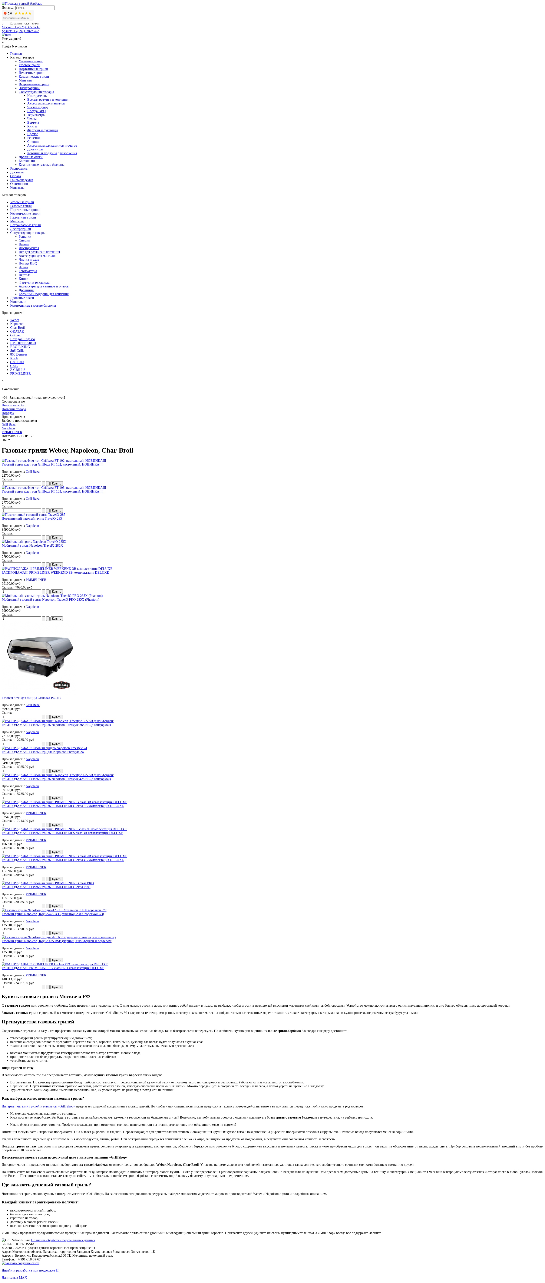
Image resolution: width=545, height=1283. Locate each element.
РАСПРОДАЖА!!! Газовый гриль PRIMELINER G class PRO (46, 887)
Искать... (8, 7)
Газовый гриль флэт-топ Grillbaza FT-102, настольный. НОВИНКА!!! (52, 464)
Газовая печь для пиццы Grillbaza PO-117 (31, 698)
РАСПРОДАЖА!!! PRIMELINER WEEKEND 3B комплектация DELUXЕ (55, 572)
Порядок (8, 413)
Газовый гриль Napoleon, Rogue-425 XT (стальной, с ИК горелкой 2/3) (53, 914)
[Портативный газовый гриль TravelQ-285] (33, 514)
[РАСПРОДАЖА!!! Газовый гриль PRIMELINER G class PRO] (48, 883)
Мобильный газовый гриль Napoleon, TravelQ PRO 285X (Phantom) (50, 599)
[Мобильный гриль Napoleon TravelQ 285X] (34, 541)
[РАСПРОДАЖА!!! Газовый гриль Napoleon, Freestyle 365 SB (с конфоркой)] (58, 721)
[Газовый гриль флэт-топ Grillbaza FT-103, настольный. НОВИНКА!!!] (54, 487)
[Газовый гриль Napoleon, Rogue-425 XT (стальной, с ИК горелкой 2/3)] (54, 910)
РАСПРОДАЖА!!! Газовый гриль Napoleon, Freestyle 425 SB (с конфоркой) (56, 779)
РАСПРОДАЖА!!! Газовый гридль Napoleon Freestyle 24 (43, 752)
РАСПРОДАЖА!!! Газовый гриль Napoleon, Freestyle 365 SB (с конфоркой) (56, 725)
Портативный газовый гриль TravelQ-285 (32, 518)
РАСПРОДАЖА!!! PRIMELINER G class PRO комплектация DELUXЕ (53, 968)
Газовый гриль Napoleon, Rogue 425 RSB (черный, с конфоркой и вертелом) (57, 941)
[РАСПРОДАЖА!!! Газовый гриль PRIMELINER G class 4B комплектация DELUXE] (64, 856)
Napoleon (8, 428)
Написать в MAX (14, 1277)
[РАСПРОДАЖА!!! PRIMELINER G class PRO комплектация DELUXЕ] (55, 964)
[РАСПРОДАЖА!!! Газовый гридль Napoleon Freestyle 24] (44, 748)
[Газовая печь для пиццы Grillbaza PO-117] (39, 694)
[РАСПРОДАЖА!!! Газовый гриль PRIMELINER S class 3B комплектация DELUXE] (64, 829)
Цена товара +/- (13, 405)
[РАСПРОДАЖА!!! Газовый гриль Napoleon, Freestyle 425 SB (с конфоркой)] (58, 775)
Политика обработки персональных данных (63, 1240)
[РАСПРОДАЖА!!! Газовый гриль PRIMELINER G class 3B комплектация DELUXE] (64, 802)
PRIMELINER (12, 432)
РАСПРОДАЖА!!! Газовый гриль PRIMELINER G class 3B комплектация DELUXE (63, 806)
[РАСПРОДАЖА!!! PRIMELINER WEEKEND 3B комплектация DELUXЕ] (57, 568)
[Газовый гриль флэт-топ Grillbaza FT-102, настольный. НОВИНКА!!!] (54, 460)
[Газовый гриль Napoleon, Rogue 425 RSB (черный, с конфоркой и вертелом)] (59, 937)
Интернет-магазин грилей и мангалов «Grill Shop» (38, 1106)
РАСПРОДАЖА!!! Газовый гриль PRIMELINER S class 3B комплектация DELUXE (62, 833)
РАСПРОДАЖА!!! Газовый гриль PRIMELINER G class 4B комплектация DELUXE (63, 860)
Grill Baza (9, 424)
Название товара (14, 409)
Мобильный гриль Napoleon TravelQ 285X (32, 545)
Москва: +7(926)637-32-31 (21, 27)
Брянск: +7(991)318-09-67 (20, 31)
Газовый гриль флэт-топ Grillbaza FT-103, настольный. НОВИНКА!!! (52, 491)
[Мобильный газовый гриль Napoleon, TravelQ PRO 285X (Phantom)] (52, 595)
